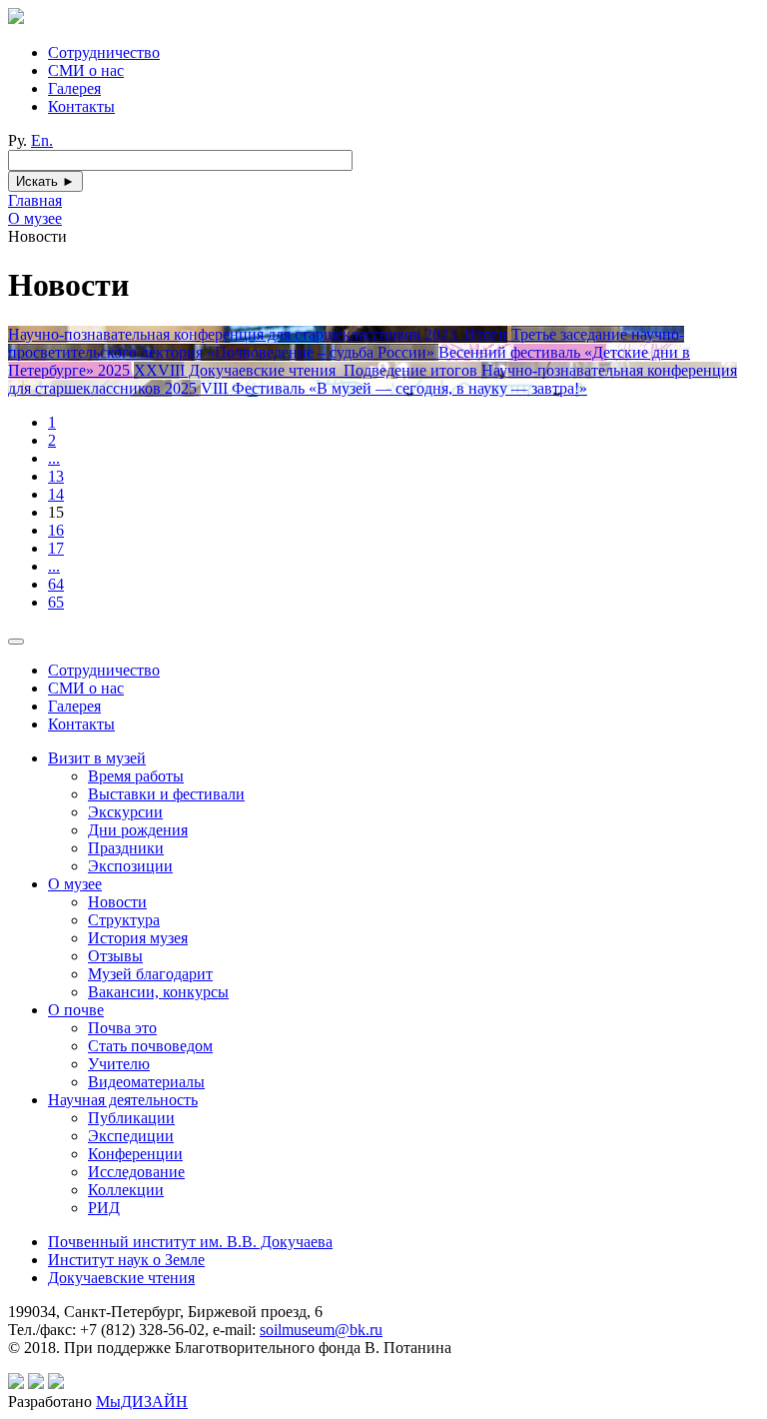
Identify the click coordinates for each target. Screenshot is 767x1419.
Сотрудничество (104, 52)
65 (56, 602)
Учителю (119, 1063)
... (54, 458)
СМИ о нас (86, 70)
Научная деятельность (123, 1099)
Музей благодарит (150, 973)
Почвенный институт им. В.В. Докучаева (190, 1241)
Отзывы (115, 955)
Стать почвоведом (150, 1045)
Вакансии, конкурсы (158, 991)
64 (56, 584)
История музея (138, 937)
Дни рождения (138, 829)
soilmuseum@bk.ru (321, 1329)
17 (56, 548)
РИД (104, 1207)
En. (42, 140)
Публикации (131, 1117)
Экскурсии (125, 811)
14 (56, 494)
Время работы (136, 775)
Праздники (126, 847)
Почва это (122, 1027)
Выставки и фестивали (166, 793)
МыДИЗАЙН (142, 1401)
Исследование (136, 1171)
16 (56, 530)
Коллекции (126, 1189)
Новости (117, 901)
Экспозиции (130, 865)
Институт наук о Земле (126, 1259)
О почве (76, 1009)
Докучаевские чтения (121, 1277)
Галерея (74, 88)
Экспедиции (131, 1135)
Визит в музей (97, 757)
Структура (124, 919)
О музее (75, 883)
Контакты (81, 106)
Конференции (135, 1153)
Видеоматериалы (146, 1081)
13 (56, 476)
